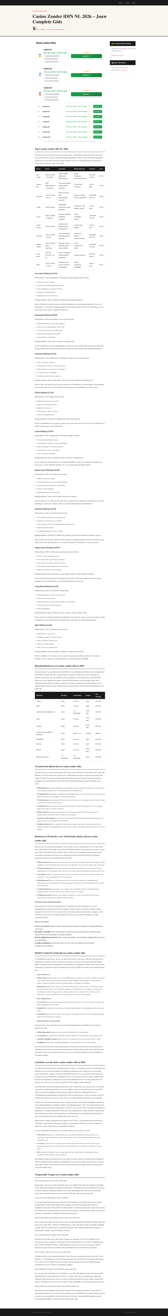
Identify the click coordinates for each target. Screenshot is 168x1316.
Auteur (121, 3)
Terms (134, 3)
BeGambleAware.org (117, 55)
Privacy (127, 3)
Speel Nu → (86, 56)
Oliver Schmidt (122, 70)
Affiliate (49, 1312)
